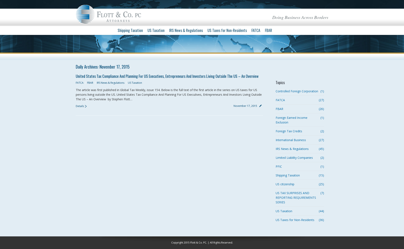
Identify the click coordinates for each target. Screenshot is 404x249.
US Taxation (135, 83)
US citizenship (285, 184)
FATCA (80, 83)
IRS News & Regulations (110, 83)
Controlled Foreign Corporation (297, 91)
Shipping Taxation (288, 175)
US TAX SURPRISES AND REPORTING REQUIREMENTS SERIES (296, 197)
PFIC (279, 166)
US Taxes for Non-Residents (295, 220)
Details (80, 106)
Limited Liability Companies (294, 158)
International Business (291, 140)
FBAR (90, 83)
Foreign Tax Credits (289, 131)
